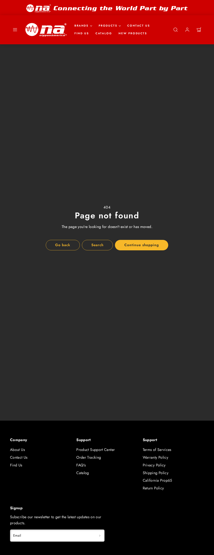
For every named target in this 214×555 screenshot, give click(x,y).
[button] (15, 30)
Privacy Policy (154, 465)
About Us (17, 449)
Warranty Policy (155, 457)
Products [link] (108, 26)
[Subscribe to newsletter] (99, 536)
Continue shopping (141, 244)
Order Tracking (88, 457)
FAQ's (81, 465)
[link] (187, 30)
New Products (132, 33)
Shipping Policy (155, 473)
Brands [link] (81, 26)
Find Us (81, 33)
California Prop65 (157, 480)
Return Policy (153, 488)
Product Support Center (95, 449)
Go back (62, 244)
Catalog (104, 33)
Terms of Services (157, 449)
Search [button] (97, 244)
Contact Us (138, 26)
